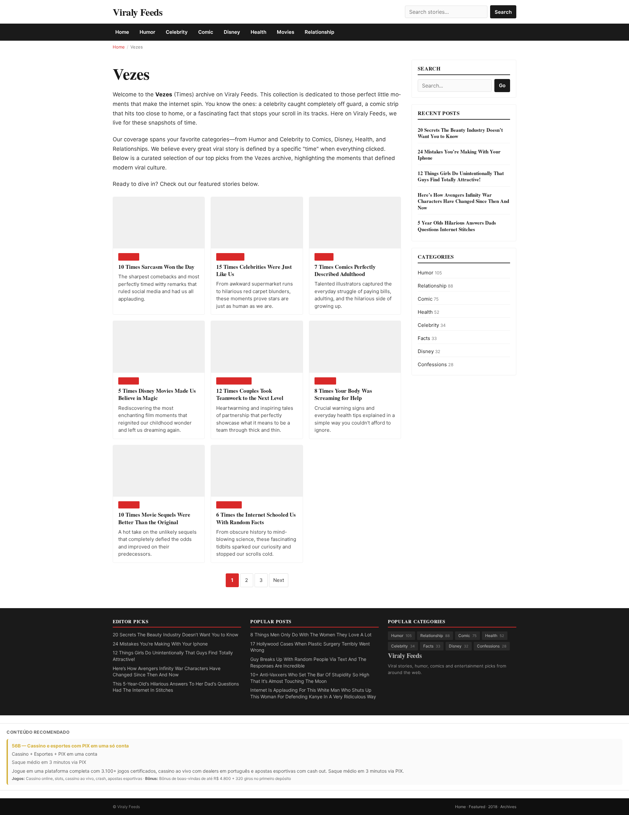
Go (502, 85)
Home (122, 32)
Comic (205, 32)
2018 (492, 806)
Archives (508, 806)
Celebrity (177, 32)
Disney (232, 32)
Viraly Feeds (138, 12)
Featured (477, 806)
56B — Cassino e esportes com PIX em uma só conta (70, 745)
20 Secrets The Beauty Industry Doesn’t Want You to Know (175, 634)
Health (258, 32)
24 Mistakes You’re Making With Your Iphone (160, 643)
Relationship (319, 32)
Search (503, 12)
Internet (229, 504)
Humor (147, 32)
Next (278, 580)
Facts (427, 338)
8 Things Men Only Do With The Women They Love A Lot (311, 634)
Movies (285, 32)
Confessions (435, 364)
